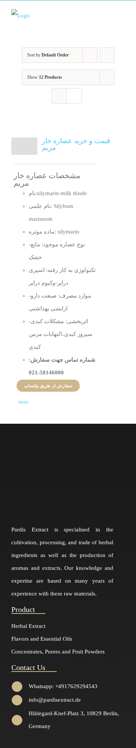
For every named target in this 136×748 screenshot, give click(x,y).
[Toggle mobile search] (108, 15)
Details (23, 402)
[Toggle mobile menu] (122, 15)
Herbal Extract (28, 626)
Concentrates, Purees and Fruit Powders (58, 652)
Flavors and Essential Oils (41, 639)
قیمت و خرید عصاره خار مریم (76, 144)
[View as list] (74, 96)
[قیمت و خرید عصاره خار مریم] (24, 146)
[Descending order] (107, 55)
